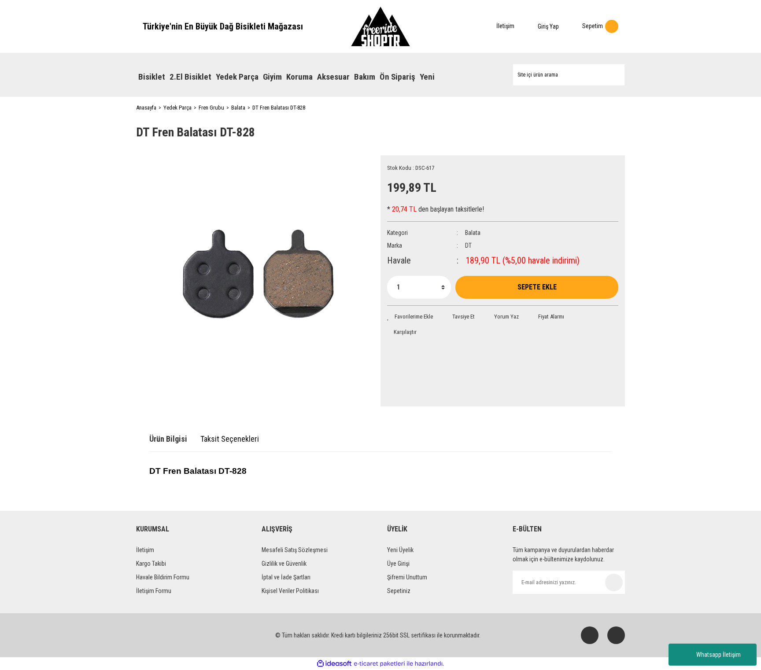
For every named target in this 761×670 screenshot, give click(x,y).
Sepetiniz (398, 590)
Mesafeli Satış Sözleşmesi (295, 549)
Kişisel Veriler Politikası (290, 590)
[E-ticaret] (379, 664)
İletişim (145, 549)
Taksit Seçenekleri (229, 438)
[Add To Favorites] (410, 316)
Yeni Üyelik (400, 549)
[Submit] (614, 582)
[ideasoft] (334, 663)
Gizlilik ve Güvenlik (284, 563)
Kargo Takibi (151, 563)
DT (468, 245)
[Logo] (380, 26)
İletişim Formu (153, 590)
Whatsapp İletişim (718, 654)
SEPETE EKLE (537, 287)
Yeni (427, 77)
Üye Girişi (398, 563)
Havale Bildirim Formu (162, 577)
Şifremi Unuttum (407, 577)
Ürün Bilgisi (168, 438)
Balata (472, 232)
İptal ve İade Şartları (286, 577)
